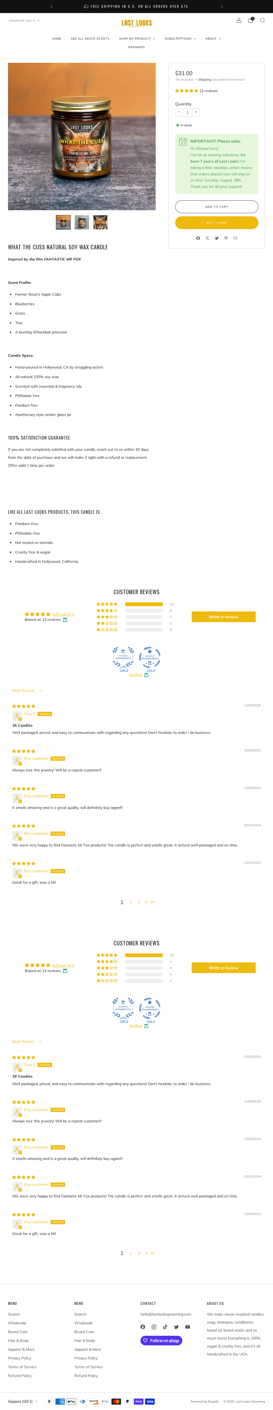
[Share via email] (235, 238)
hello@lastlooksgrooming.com (165, 1314)
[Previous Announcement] (51, 6)
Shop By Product (135, 38)
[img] (23, 706)
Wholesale (17, 1323)
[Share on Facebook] (198, 238)
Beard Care (18, 1331)
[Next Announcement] (221, 6)
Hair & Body (18, 1340)
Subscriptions (178, 38)
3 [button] (139, 902)
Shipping (204, 79)
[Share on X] (207, 238)
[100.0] (123, 657)
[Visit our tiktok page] (165, 1327)
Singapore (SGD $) (22, 20)
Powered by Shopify (205, 1401)
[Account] (239, 20)
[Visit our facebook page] (142, 1327)
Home (56, 38)
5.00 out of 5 (63, 614)
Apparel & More (21, 1349)
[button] (187, 90)
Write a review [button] (223, 616)
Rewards (136, 47)
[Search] (262, 20)
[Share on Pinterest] (226, 238)
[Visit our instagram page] (153, 1327)
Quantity (183, 103)
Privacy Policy (19, 1358)
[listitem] (136, 6)
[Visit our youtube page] (187, 1327)
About (211, 38)
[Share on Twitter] (217, 238)
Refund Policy (19, 1375)
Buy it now (217, 223)
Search (14, 1314)
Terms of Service (22, 1366)
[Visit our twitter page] (176, 1327)
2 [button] (130, 902)
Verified (135, 674)
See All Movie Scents (90, 38)
